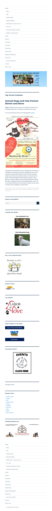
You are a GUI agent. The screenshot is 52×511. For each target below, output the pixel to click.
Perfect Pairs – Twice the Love (13, 23)
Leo (7, 400)
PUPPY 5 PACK (10, 396)
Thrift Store (8, 48)
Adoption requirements (12, 33)
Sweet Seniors (9, 17)
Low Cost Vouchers (11, 60)
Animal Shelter (36, 188)
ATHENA (8, 405)
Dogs (7, 11)
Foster (6, 36)
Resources (7, 57)
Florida (24, 189)
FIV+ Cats (8, 26)
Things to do (7, 190)
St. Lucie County (35, 189)
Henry (8, 403)
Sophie (8, 398)
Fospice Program (10, 20)
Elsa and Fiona (10, 412)
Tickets (33, 112)
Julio (7, 409)
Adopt (6, 8)
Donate (7, 39)
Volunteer (7, 45)
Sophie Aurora (10, 402)
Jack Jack (8, 407)
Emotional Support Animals (13, 29)
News (14, 188)
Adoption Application (10, 54)
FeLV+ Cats (8, 67)
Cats (7, 14)
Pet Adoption (29, 189)
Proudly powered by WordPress (12, 507)
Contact (7, 63)
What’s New (8, 51)
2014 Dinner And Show (21, 188)
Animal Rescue (29, 188)
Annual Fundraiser (9, 189)
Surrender (7, 42)
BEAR (7, 411)
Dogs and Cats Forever (17, 189)
